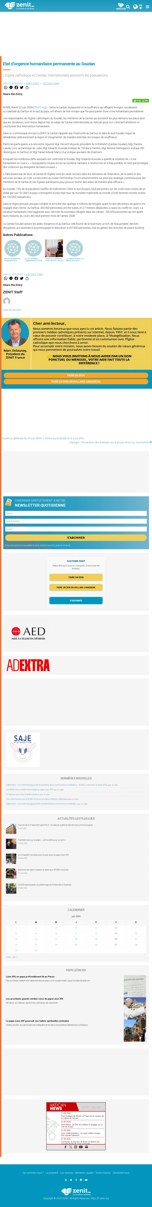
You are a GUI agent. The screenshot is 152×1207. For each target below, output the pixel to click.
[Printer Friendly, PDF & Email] (140, 100)
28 (136, 945)
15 (16, 939)
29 (16, 950)
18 (76, 939)
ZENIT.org (39, 107)
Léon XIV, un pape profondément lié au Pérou (30, 976)
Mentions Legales (84, 1172)
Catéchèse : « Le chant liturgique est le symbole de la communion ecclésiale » (41, 804)
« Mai (8, 957)
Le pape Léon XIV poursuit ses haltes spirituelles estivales (37, 1021)
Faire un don (76, 375)
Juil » (14, 957)
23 (36, 945)
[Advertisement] (76, 34)
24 (56, 945)
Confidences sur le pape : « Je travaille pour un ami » (42, 840)
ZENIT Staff (32, 83)
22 (16, 945)
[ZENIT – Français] (43, 6)
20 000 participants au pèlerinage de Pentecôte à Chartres (45, 885)
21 (136, 939)
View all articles (12, 309)
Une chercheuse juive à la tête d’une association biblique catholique (37, 799)
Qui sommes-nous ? (33, 1172)
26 (96, 945)
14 (136, 933)
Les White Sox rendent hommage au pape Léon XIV (29, 789)
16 (36, 939)
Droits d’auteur (103, 1172)
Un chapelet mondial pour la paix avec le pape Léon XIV (43, 855)
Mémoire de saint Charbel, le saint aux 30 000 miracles (43, 870)
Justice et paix (50, 83)
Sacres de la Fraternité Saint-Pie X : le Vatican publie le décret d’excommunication (55, 825)
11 (76, 933)
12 (96, 933)
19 (96, 939)
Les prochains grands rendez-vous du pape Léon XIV (34, 998)
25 (76, 945)
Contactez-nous (121, 1172)
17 (56, 939)
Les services (66, 1172)
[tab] (61, 1107)
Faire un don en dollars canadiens (76, 381)
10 (56, 933)
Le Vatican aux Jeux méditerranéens (22, 794)
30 (36, 950)
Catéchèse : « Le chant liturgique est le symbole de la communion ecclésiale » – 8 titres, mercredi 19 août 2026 (56, 785)
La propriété (52, 1172)
